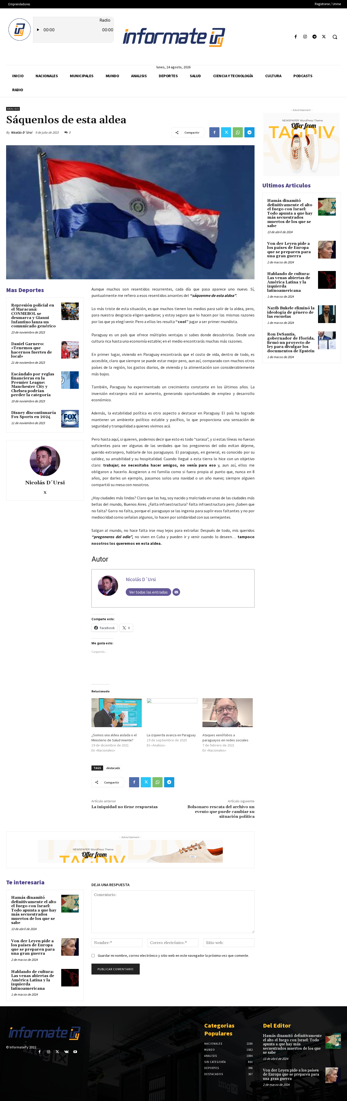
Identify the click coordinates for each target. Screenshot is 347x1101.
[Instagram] (305, 37)
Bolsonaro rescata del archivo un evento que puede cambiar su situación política (221, 811)
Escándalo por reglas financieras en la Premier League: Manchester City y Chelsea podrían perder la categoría (32, 385)
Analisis (13, 108)
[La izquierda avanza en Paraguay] (172, 712)
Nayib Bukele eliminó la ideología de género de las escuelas (290, 312)
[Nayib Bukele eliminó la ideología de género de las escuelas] (327, 314)
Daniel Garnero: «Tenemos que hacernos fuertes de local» (31, 350)
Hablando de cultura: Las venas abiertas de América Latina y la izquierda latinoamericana (32, 980)
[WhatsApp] (238, 132)
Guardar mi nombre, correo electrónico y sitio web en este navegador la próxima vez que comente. (173, 955)
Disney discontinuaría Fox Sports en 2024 (33, 415)
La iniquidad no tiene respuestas (124, 806)
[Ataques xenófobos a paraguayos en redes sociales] (227, 712)
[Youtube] (75, 1052)
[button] (335, 37)
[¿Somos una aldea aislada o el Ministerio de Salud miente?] (116, 712)
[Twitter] (324, 37)
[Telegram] (314, 37)
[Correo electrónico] (176, 592)
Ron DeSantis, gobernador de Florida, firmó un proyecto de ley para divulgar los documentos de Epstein (291, 343)
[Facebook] (295, 37)
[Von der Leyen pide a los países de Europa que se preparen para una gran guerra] (70, 947)
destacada (113, 768)
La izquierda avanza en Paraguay (171, 735)
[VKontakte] (66, 1052)
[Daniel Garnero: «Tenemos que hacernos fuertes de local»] (70, 350)
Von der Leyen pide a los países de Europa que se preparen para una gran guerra (33, 947)
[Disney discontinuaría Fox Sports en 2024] (70, 418)
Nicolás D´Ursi (21, 132)
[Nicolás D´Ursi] (45, 461)
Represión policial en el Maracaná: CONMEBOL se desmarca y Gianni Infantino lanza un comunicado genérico (33, 316)
